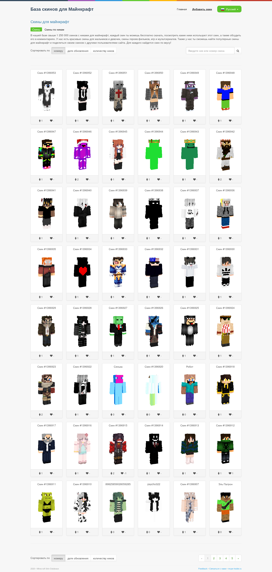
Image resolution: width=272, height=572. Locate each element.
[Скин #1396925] (190, 330)
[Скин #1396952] (82, 95)
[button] (229, 9)
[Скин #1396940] (82, 212)
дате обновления (78, 50)
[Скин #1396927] (118, 330)
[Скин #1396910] (82, 506)
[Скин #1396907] (190, 506)
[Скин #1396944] (154, 154)
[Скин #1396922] (82, 389)
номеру (58, 50)
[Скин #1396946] (82, 154)
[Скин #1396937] (190, 212)
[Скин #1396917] (46, 448)
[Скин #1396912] (225, 448)
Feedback (202, 568)
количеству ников (103, 50)
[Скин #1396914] (154, 448)
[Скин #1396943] (190, 154)
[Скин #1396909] (118, 506)
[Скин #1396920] (154, 389)
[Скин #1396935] (46, 271)
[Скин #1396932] (154, 271)
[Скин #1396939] (118, 212)
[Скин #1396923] (46, 389)
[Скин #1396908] (154, 506)
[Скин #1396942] (225, 154)
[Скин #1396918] (225, 389)
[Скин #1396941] (46, 212)
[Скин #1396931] (190, 271)
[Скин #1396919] (190, 389)
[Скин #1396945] (118, 154)
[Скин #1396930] (225, 271)
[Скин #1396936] (225, 212)
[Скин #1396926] (154, 330)
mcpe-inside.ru (234, 568)
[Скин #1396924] (225, 330)
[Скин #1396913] (190, 448)
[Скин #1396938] (154, 212)
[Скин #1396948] (225, 95)
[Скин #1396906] (225, 506)
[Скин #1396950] (154, 95)
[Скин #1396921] (118, 389)
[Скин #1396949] (190, 95)
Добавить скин (202, 9)
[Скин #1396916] (82, 448)
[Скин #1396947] (46, 154)
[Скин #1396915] (118, 448)
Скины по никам (54, 29)
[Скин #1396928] (82, 330)
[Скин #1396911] (46, 506)
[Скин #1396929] (46, 330)
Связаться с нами (217, 568)
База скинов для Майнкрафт (62, 9)
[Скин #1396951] (118, 95)
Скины (36, 29)
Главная (182, 9)
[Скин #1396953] (46, 95)
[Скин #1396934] (82, 271)
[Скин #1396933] (118, 271)
